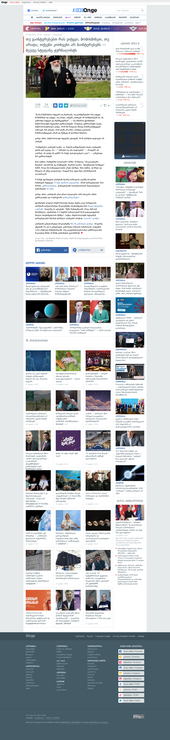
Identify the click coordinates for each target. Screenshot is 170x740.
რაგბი (59, 687)
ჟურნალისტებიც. (49, 186)
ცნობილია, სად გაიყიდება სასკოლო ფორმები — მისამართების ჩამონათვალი (68, 567)
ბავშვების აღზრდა (94, 654)
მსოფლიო (29, 654)
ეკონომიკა (129, 23)
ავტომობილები (93, 669)
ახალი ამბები (15, 2)
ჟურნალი (57, 18)
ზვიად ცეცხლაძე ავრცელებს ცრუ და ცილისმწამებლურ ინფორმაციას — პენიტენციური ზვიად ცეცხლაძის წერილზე (40, 281)
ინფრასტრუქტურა (32, 686)
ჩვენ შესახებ (80, 636)
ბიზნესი (59, 652)
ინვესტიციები (51, 11)
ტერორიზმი (30, 652)
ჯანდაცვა (29, 674)
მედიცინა (90, 652)
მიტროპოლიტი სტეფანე (79, 238)
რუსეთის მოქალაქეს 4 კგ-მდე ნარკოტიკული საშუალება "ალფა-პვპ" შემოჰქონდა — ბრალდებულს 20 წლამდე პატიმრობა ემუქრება (38, 488)
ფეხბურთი (60, 684)
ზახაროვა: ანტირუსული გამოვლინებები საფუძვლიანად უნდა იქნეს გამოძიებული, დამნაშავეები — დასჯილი (68, 527)
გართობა (90, 674)
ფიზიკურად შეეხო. (71, 197)
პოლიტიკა (106, 23)
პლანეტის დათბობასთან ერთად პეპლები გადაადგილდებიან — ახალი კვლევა (68, 368)
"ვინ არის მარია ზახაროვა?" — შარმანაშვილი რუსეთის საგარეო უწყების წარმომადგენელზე (69, 281)
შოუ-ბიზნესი (61, 678)
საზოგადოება (117, 23)
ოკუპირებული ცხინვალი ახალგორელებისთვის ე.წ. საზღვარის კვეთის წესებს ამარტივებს (38, 408)
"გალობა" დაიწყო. (91, 218)
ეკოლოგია (30, 669)
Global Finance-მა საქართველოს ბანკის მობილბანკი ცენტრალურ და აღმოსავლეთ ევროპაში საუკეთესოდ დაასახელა (38, 607)
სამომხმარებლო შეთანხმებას (69, 722)
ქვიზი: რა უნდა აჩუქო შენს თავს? (68, 448)
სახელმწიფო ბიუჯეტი (64, 654)
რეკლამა (134, 18)
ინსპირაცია (91, 686)
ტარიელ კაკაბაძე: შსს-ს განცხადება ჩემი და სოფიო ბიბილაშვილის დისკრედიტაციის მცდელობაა (130, 347)
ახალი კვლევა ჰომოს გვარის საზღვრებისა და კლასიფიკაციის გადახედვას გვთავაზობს (98, 527)
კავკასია (29, 657)
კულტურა (61, 673)
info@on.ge (39, 718)
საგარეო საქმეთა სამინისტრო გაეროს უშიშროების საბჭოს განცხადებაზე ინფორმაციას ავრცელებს (38, 567)
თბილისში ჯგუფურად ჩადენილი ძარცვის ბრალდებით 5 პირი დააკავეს (98, 607)
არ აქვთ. (50, 189)
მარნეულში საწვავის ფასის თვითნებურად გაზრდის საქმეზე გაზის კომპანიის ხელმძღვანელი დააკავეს (68, 408)
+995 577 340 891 (52, 718)
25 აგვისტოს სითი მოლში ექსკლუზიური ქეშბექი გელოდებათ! (98, 448)
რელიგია (47, 35)
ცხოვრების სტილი (96, 661)
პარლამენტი (30, 649)
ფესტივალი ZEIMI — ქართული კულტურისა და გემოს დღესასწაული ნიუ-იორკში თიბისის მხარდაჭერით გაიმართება (130, 313)
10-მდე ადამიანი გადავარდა (66, 182)
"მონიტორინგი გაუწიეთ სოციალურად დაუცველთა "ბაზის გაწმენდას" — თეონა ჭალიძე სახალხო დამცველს (91, 317)
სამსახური (91, 680)
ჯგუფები (34, 11)
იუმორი (90, 677)
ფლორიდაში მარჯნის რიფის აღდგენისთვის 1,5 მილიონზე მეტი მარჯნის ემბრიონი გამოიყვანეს (68, 488)
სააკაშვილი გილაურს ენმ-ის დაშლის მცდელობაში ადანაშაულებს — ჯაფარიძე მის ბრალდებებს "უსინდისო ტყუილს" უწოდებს (68, 607)
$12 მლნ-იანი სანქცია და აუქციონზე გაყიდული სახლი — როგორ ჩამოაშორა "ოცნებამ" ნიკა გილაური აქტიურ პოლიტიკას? (130, 447)
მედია (28, 688)
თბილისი (29, 677)
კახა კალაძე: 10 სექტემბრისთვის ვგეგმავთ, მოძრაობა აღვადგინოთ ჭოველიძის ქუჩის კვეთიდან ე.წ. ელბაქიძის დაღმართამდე (98, 567)
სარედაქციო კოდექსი (103, 636)
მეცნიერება (61, 669)
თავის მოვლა (92, 657)
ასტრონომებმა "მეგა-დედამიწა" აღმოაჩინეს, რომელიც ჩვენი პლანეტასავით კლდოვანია (47, 316)
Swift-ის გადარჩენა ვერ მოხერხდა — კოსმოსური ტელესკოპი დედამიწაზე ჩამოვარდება (38, 527)
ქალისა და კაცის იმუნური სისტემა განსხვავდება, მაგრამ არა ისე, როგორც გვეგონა (38, 368)
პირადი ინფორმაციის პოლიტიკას (95, 722)
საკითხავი (110, 18)
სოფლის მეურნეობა (64, 657)
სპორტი (60, 682)
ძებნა (51, 2)
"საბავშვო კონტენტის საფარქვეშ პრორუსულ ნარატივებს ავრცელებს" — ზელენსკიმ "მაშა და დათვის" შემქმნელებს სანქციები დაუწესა (130, 183)
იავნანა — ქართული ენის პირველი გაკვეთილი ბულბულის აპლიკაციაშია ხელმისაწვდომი (98, 408)
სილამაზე (90, 663)
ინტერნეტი (60, 666)
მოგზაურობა (92, 666)
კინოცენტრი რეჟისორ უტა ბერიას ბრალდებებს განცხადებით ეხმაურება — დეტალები (130, 551)
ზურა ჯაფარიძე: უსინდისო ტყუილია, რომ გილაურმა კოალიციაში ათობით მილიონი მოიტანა (130, 216)
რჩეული (123, 18)
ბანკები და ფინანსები (64, 649)
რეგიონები (30, 680)
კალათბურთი (62, 690)
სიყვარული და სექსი (94, 683)
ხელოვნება (61, 675)
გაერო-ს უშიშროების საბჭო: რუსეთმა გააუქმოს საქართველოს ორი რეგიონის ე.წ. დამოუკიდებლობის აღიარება (130, 413)
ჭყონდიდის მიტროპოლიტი (57, 238)
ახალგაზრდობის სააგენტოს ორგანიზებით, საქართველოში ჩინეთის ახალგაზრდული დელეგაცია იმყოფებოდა (98, 281)
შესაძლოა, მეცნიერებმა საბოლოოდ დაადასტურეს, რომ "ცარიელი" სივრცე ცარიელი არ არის (130, 480)
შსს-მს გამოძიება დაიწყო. (82, 224)
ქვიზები (98, 18)
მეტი (137, 23)
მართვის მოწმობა (39, 2)
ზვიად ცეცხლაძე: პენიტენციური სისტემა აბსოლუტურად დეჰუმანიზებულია (130, 246)
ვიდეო (77, 18)
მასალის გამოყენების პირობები (124, 636)
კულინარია (91, 672)
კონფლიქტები (31, 660)
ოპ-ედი (87, 18)
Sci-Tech (61, 661)
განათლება (30, 672)
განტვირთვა (26, 2)
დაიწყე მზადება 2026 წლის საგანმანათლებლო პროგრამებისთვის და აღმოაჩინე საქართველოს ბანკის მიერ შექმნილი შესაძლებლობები (130, 579)
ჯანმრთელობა (94, 646)
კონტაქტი (141, 636)
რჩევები (90, 688)
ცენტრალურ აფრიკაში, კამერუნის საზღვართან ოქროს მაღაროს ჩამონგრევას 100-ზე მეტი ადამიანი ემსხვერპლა (130, 568)
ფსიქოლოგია (92, 649)
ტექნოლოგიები (62, 663)
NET (68, 18)
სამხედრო (29, 663)
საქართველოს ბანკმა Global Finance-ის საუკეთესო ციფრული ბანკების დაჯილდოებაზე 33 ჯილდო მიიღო (131, 559)
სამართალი (30, 683)
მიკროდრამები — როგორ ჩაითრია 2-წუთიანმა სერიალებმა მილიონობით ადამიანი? (98, 368)
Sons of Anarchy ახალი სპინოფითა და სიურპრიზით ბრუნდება (98, 488)
